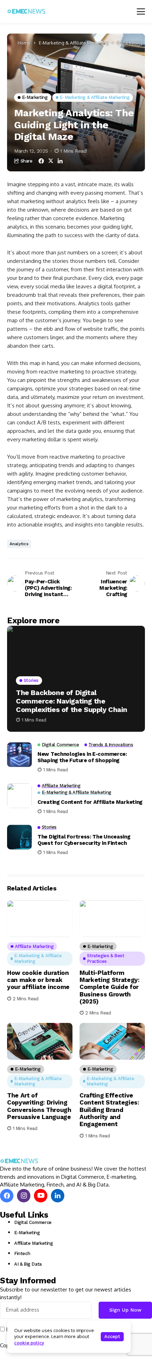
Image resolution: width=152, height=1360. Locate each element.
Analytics (19, 543)
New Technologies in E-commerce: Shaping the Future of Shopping (82, 757)
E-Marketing (129, 43)
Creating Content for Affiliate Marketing (89, 802)
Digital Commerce (33, 1222)
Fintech (22, 1253)
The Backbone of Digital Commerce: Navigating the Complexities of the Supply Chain (71, 701)
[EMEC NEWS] (26, 11)
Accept (112, 1336)
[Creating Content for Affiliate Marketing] (19, 795)
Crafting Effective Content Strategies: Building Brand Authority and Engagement (109, 1110)
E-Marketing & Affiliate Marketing (74, 43)
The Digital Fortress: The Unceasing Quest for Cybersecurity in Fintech (83, 840)
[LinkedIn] (57, 1195)
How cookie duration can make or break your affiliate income (38, 980)
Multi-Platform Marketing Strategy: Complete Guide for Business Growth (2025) (110, 987)
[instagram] (23, 1195)
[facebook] (6, 1195)
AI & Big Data (28, 1264)
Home (24, 43)
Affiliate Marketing (33, 1243)
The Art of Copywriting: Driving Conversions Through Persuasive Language (39, 1106)
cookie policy (29, 1343)
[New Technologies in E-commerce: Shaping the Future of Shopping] (19, 754)
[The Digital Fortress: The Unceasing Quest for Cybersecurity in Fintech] (19, 837)
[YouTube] (40, 1195)
